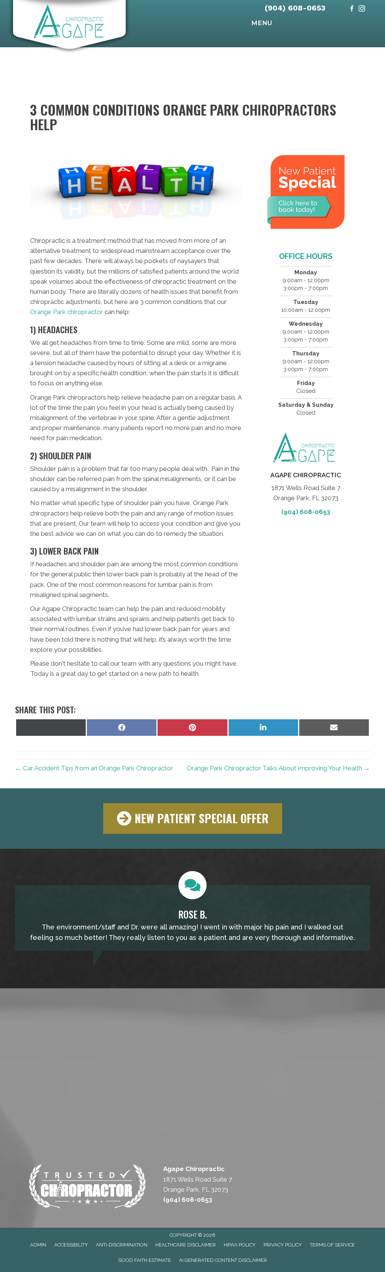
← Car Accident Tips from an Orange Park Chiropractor (94, 768)
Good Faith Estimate (144, 1260)
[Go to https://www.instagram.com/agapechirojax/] (362, 9)
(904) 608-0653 (295, 7)
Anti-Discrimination (121, 1245)
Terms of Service (332, 1245)
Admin (38, 1245)
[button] (192, 818)
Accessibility (71, 1245)
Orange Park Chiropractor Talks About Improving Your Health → (278, 768)
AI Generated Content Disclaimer (223, 1260)
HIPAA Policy (240, 1245)
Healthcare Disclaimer (185, 1245)
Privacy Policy (283, 1245)
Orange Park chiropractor (66, 312)
